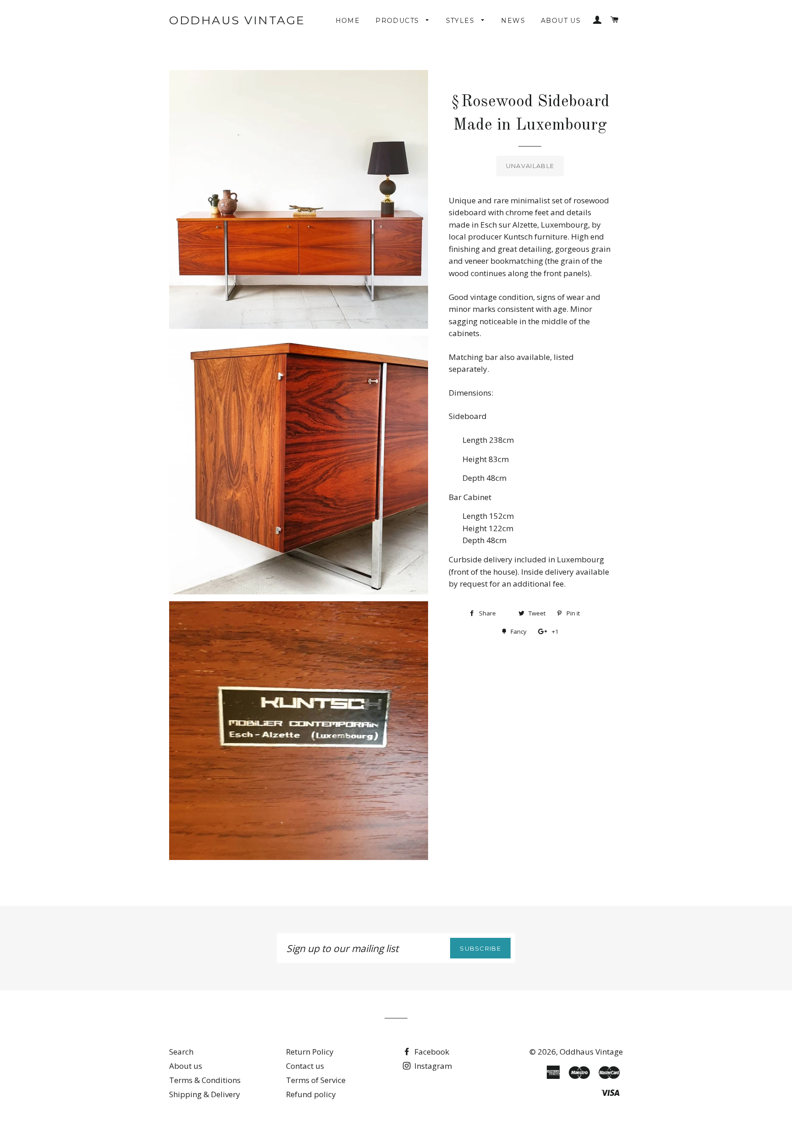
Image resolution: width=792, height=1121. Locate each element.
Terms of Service (316, 1080)
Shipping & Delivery (204, 1094)
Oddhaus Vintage (237, 20)
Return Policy (310, 1051)
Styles (461, 20)
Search (181, 1051)
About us (561, 20)
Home (348, 20)
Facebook (430, 1051)
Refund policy (311, 1094)
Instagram (432, 1066)
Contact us (305, 1066)
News (513, 20)
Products (398, 20)
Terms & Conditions (205, 1080)
